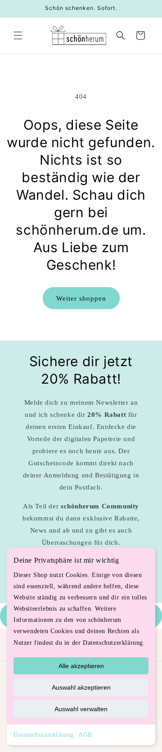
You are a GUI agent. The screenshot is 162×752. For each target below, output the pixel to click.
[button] (18, 35)
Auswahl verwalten (81, 709)
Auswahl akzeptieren (81, 687)
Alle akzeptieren (81, 665)
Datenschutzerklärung (44, 734)
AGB (85, 734)
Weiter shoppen (81, 298)
